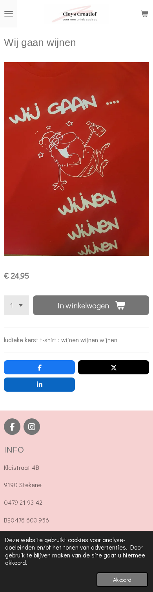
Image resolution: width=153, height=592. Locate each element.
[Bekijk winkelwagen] (144, 13)
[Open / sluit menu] (8, 13)
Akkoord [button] (122, 579)
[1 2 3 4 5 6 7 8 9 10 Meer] (16, 305)
